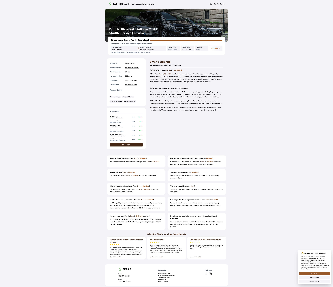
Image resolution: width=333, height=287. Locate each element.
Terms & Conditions (164, 277)
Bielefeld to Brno (131, 84)
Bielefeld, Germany (132, 67)
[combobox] (124, 49)
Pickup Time (186, 47)
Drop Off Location (145, 47)
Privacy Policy (162, 279)
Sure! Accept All (314, 273)
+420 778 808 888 (124, 276)
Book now (126, 145)
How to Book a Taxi (164, 273)
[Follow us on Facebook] (206, 273)
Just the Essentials (314, 281)
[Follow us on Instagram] (210, 273)
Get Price (215, 48)
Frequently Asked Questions (166, 275)
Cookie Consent (163, 281)
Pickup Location (117, 47)
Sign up (222, 4)
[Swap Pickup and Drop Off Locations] (138, 48)
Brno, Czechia (130, 63)
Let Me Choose (314, 277)
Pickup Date (172, 47)
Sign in (216, 4)
